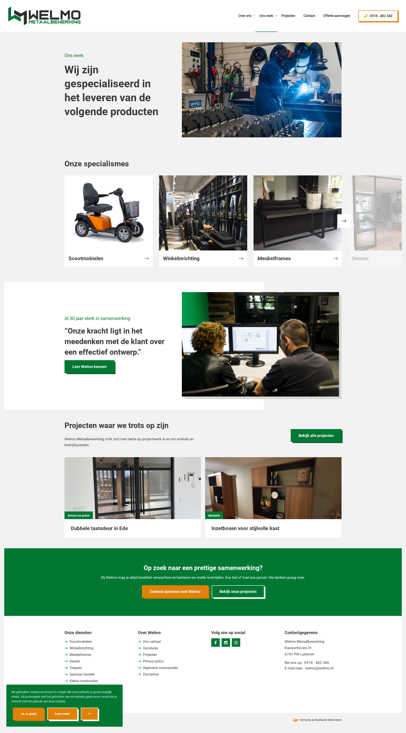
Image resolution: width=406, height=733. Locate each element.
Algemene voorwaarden (160, 668)
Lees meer (62, 714)
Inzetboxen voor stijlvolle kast (245, 528)
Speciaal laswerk (82, 674)
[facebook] (215, 642)
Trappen (76, 668)
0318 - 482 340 (316, 663)
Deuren (75, 661)
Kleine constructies (84, 681)
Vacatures (150, 648)
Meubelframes (80, 655)
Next (344, 221)
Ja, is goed (28, 714)
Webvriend (335, 720)
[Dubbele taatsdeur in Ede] (132, 493)
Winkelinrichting (81, 648)
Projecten (150, 655)
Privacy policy (153, 661)
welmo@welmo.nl (319, 668)
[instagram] (236, 642)
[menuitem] (244, 16)
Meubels (214, 515)
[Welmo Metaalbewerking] (44, 16)
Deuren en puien (79, 515)
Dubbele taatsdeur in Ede (99, 528)
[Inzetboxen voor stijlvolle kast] (273, 493)
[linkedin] (226, 642)
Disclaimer (151, 674)
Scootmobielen (81, 642)
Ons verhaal (152, 642)
